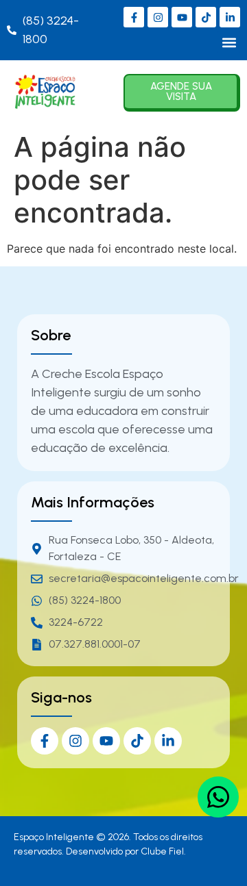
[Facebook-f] (134, 17)
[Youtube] (182, 17)
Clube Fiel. (163, 851)
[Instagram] (158, 17)
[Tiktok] (206, 17)
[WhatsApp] (218, 797)
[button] (228, 42)
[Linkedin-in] (230, 17)
